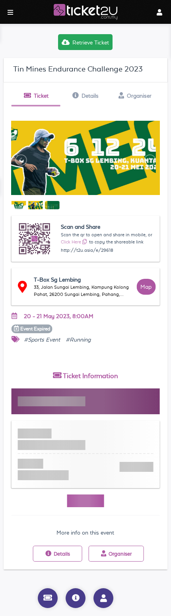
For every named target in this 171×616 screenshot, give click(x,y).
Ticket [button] (41, 96)
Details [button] (90, 96)
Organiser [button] (139, 96)
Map (146, 287)
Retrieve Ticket (90, 42)
